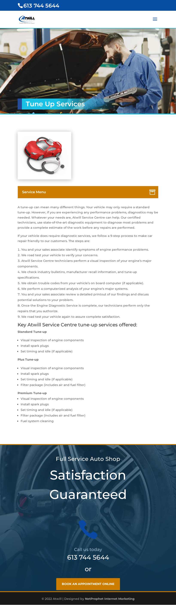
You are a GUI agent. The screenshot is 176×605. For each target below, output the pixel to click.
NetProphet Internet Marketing (110, 599)
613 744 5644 (88, 557)
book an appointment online (88, 584)
